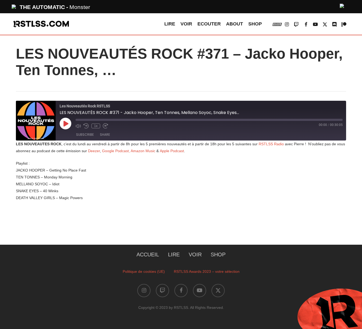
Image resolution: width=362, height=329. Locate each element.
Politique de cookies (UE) (144, 271)
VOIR (195, 254)
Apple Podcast (172, 151)
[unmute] (342, 5)
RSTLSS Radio (271, 144)
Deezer (94, 151)
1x (96, 126)
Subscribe (85, 134)
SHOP (218, 254)
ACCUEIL (147, 254)
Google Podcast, (116, 151)
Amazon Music (143, 151)
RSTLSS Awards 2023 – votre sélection (207, 271)
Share (105, 134)
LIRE (174, 254)
